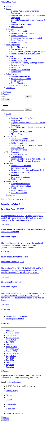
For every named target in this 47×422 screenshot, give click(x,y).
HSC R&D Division (19, 85)
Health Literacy (17, 81)
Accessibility (11, 404)
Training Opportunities (15, 319)
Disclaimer (10, 409)
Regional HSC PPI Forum (21, 24)
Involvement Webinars (20, 65)
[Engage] (5, 94)
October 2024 (11, 351)
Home (8, 6)
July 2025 (10, 342)
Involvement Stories (19, 42)
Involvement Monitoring (20, 69)
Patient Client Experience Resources (25, 54)
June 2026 (10, 331)
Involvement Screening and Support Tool (27, 63)
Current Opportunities (19, 31)
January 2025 (11, 347)
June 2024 (10, 360)
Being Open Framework (20, 76)
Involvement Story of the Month (18, 316)
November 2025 (12, 333)
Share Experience (13, 45)
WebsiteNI (19, 413)
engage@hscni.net (14, 382)
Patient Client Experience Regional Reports (28, 51)
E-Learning (15, 67)
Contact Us (10, 88)
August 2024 (11, 356)
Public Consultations (19, 36)
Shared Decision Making (21, 79)
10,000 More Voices (19, 47)
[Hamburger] (5, 104)
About (8, 9)
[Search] (5, 99)
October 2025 (11, 335)
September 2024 (12, 353)
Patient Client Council (19, 83)
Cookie (9, 400)
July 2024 (10, 358)
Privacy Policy (12, 391)
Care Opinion (16, 49)
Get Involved (11, 29)
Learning (9, 56)
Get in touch (6, 92)
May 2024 (10, 362)
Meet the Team (17, 27)
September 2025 (12, 337)
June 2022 (10, 367)
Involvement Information (21, 58)
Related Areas (11, 74)
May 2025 (10, 344)
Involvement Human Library (22, 33)
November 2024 (12, 349)
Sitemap (9, 395)
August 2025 (11, 340)
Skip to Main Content (9, 2)
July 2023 (10, 365)
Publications (16, 72)
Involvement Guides (19, 60)
